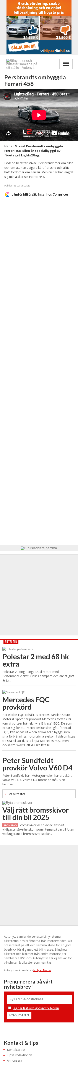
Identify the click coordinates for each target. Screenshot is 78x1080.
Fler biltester (15, 794)
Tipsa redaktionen (19, 1055)
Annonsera (14, 1060)
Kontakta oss (16, 1050)
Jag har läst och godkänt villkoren (35, 1008)
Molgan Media (42, 970)
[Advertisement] (39, 369)
